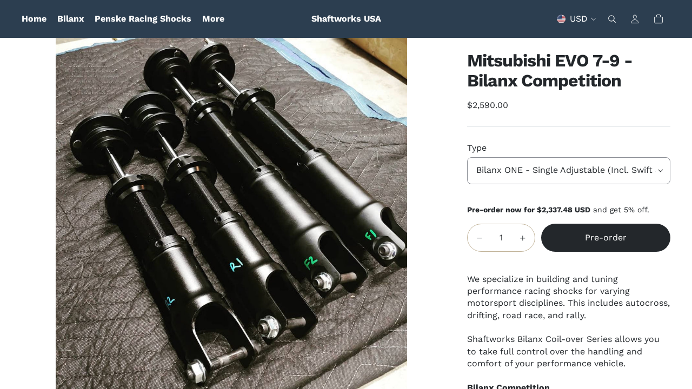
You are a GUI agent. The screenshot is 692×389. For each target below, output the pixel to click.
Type (477, 148)
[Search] (612, 19)
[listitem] (213, 19)
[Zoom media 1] (231, 213)
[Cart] (658, 19)
